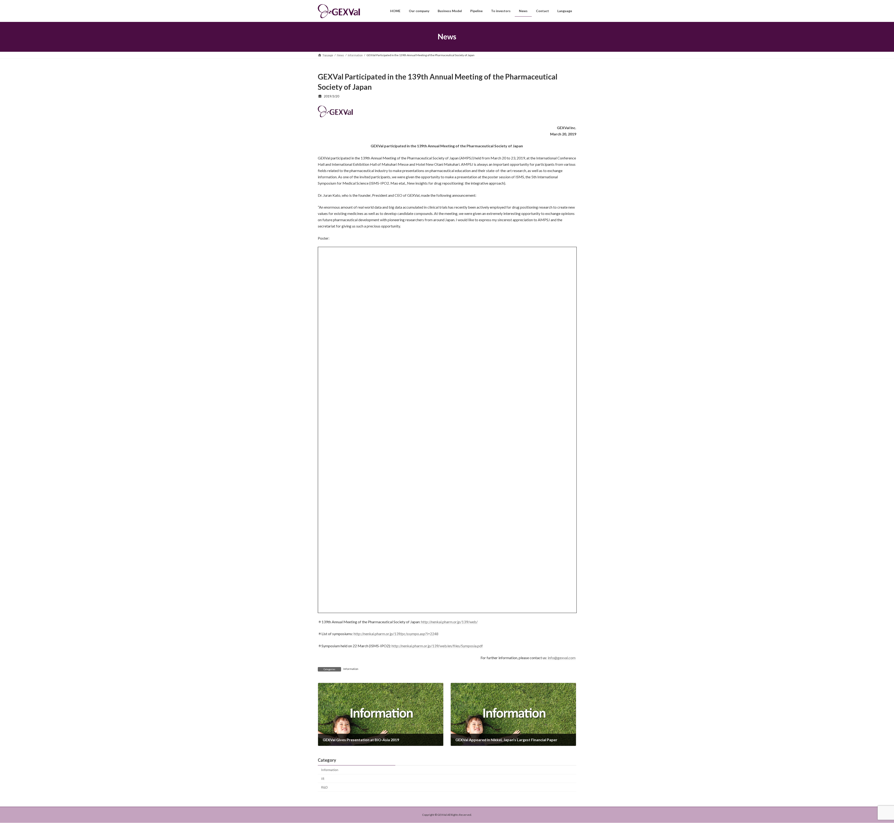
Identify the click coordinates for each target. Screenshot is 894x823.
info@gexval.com (562, 657)
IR (322, 779)
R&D (324, 787)
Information (350, 669)
